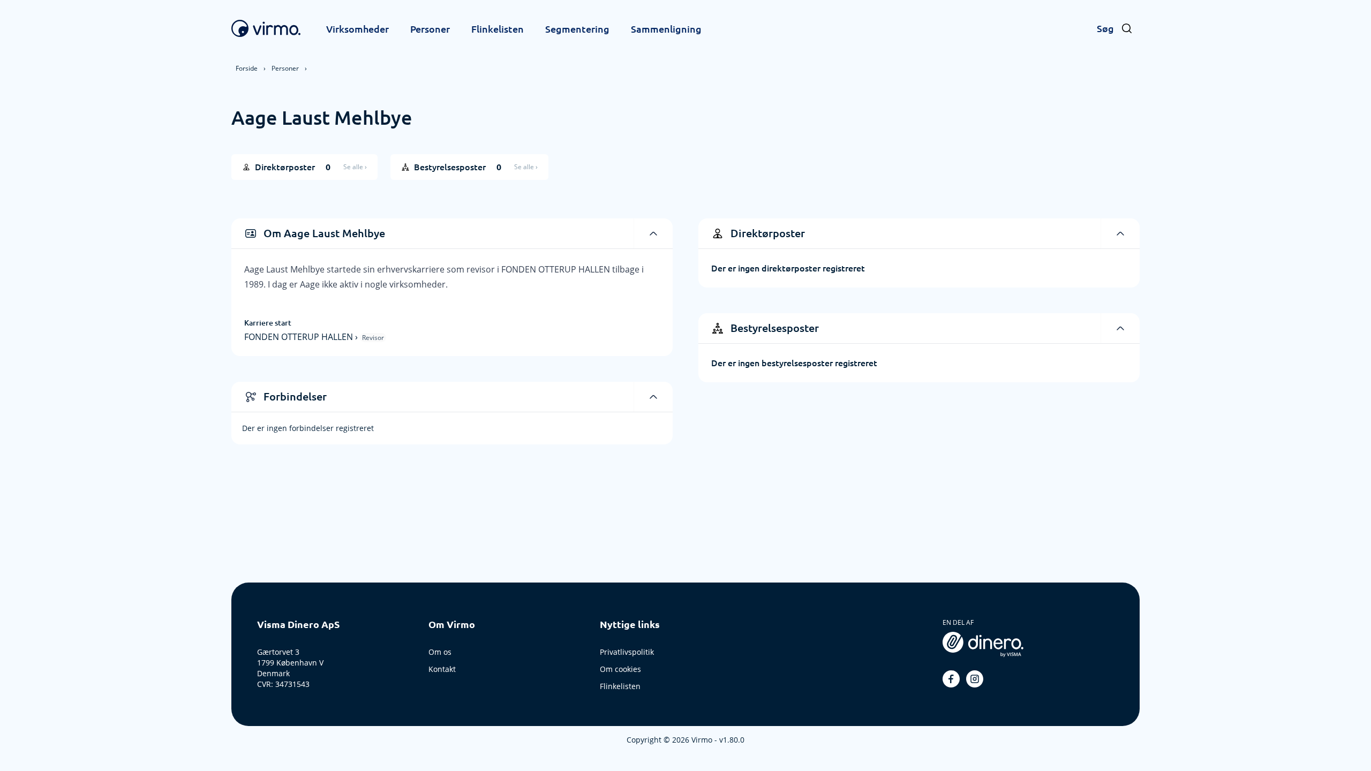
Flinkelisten (497, 29)
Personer (430, 29)
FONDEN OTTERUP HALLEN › (302, 337)
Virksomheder (357, 29)
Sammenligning (666, 29)
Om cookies (620, 669)
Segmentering (577, 29)
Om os (439, 652)
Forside (247, 68)
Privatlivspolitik (627, 652)
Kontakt (442, 669)
